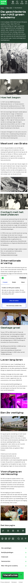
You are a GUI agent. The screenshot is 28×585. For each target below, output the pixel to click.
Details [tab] (14, 282)
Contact (21, 582)
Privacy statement (5, 582)
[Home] (3, 2)
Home (2, 8)
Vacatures (10, 575)
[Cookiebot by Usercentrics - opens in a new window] (19, 278)
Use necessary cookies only (14, 305)
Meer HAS (9, 8)
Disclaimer (14, 582)
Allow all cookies (14, 300)
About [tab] (23, 282)
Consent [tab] (5, 282)
